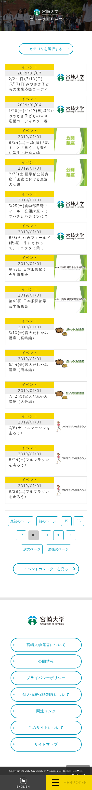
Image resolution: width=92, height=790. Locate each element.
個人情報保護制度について (46, 694)
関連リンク (46, 711)
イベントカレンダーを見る (46, 569)
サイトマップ (46, 744)
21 (71, 535)
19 (46, 535)
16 (78, 521)
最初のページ (20, 521)
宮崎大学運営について (46, 644)
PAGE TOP (78, 774)
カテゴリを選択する (46, 49)
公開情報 (46, 661)
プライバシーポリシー (46, 677)
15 (66, 521)
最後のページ (58, 549)
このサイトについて (46, 727)
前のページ (47, 521)
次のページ (31, 549)
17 (21, 535)
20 (58, 535)
